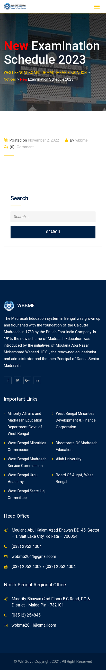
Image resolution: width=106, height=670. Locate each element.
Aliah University (68, 459)
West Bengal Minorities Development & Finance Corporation (76, 420)
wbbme (81, 140)
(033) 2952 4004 (27, 546)
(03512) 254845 (26, 615)
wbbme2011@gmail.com (34, 556)
